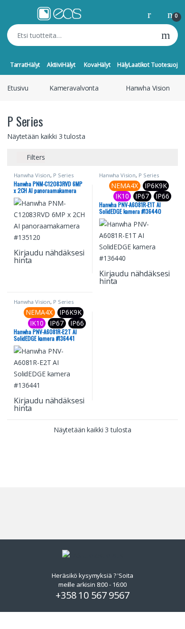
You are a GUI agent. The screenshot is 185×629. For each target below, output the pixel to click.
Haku (166, 35)
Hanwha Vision (148, 87)
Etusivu (17, 87)
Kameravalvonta (74, 87)
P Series (63, 175)
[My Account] (153, 14)
